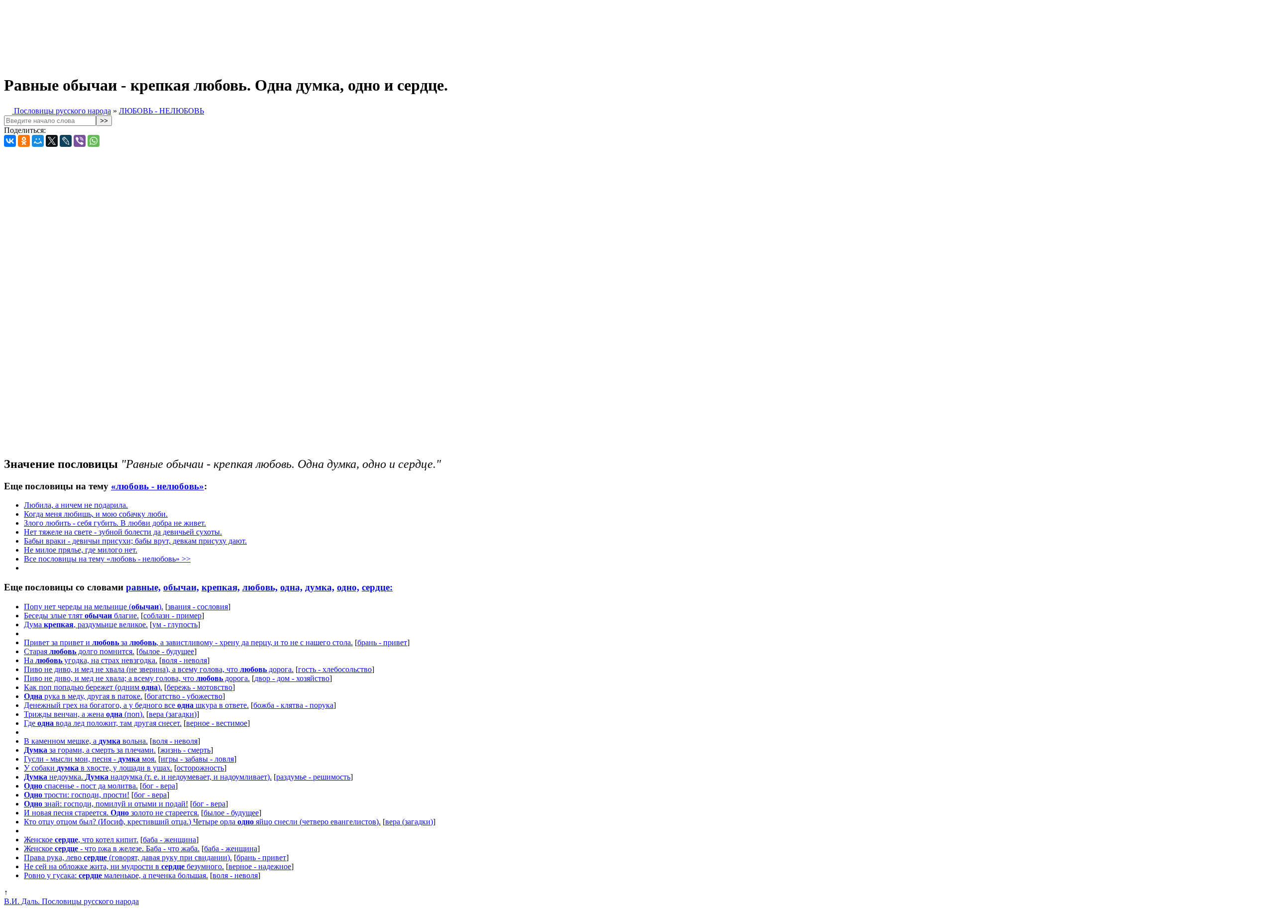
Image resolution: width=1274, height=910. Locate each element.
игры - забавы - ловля (197, 759)
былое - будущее (166, 651)
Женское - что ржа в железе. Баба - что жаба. (112, 848)
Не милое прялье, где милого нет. (80, 550)
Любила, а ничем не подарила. (76, 505)
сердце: (377, 587)
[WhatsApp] (94, 141)
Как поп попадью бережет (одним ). (93, 687)
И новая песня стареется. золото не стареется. (111, 812)
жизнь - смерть (185, 750)
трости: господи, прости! (76, 795)
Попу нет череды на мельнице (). (93, 606)
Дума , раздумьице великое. (86, 624)
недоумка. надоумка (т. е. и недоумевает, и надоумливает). (148, 777)
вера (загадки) (173, 714)
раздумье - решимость (313, 777)
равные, (143, 587)
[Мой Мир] (38, 141)
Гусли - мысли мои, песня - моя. (90, 759)
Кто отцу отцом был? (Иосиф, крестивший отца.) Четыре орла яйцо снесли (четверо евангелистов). (202, 821)
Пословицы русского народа (61, 111)
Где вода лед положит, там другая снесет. (103, 723)
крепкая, (221, 587)
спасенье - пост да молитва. (81, 786)
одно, (348, 587)
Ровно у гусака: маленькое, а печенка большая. (116, 875)
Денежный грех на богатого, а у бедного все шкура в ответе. (136, 705)
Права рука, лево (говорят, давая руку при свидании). (128, 857)
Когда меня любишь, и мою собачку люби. (96, 514)
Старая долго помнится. (79, 651)
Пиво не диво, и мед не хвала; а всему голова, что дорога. (137, 678)
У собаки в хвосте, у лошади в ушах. (98, 768)
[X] (52, 141)
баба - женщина (169, 839)
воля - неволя (184, 660)
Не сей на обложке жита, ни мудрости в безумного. (124, 866)
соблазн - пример (172, 615)
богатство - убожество (184, 696)
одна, (291, 587)
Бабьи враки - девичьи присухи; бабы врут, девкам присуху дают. (135, 541)
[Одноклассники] (24, 141)
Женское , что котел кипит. (81, 839)
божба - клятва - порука (293, 705)
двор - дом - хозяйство (291, 678)
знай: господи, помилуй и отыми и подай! (106, 803)
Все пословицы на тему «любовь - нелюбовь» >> (107, 559)
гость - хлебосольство (335, 669)
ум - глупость (175, 624)
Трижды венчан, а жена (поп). (84, 714)
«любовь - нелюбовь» (157, 486)
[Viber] (80, 141)
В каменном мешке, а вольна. (86, 741)
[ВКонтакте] (10, 141)
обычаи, (181, 587)
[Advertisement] (248, 34)
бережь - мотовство (199, 687)
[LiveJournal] (66, 141)
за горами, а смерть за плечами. (90, 750)
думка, (319, 587)
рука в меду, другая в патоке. (83, 696)
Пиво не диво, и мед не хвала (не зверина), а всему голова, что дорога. (159, 669)
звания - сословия (198, 606)
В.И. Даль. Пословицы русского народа (71, 901)
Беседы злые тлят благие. (81, 615)
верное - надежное (259, 866)
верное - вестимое (216, 723)
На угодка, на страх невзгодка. (90, 660)
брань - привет (382, 642)
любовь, (260, 587)
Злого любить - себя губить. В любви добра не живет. (115, 523)
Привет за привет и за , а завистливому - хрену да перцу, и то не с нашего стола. (188, 642)
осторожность (200, 768)
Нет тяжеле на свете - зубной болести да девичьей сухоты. (123, 532)
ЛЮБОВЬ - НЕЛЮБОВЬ (161, 111)
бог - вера (158, 786)
